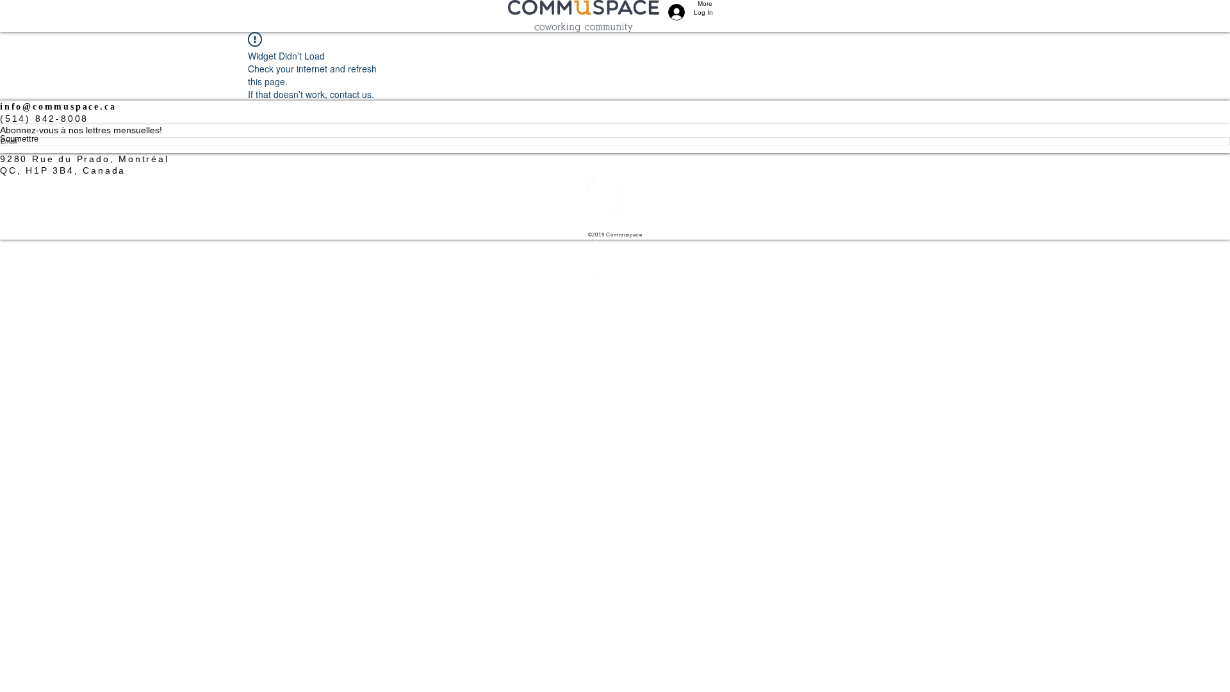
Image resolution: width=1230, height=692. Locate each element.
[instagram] (615, 258)
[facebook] (615, 246)
